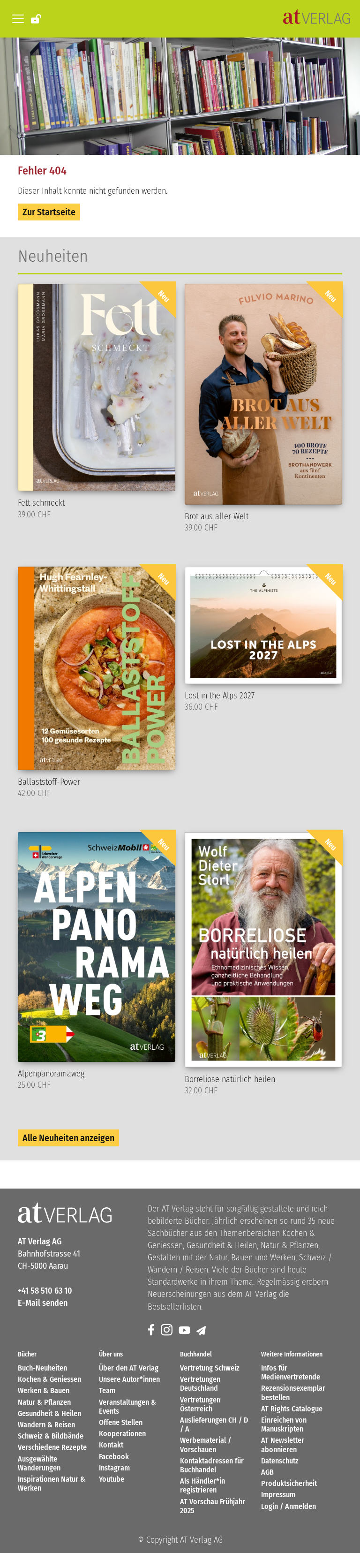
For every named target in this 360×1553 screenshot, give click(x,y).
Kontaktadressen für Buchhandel (212, 1465)
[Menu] (16, 18)
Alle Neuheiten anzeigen (68, 1138)
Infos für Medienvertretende (290, 1372)
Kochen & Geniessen (49, 1379)
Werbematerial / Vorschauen (205, 1445)
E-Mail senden (43, 1303)
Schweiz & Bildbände (50, 1436)
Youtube (111, 1479)
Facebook (114, 1456)
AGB (267, 1472)
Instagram (114, 1467)
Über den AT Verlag (128, 1368)
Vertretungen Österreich (200, 1404)
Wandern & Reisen (46, 1424)
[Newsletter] (201, 1330)
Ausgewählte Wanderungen (39, 1463)
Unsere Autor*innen (129, 1379)
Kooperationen (122, 1433)
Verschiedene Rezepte (52, 1447)
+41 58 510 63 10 (45, 1291)
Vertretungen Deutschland (200, 1384)
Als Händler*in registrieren (202, 1485)
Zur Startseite (48, 212)
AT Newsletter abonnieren (282, 1445)
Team (107, 1390)
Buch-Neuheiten (42, 1368)
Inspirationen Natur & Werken (51, 1483)
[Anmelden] (37, 18)
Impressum (278, 1494)
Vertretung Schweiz (210, 1368)
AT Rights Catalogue (291, 1408)
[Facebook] (152, 1330)
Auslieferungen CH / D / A (214, 1424)
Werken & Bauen (43, 1390)
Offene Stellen (120, 1422)
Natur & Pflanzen (44, 1402)
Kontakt (111, 1444)
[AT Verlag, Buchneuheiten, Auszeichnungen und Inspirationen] (317, 18)
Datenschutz (280, 1460)
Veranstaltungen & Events (127, 1407)
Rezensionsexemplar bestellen (293, 1392)
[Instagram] (167, 1330)
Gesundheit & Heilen (49, 1413)
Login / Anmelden (288, 1506)
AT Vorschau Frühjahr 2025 (212, 1506)
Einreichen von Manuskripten (284, 1424)
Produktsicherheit (289, 1483)
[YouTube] (185, 1330)
